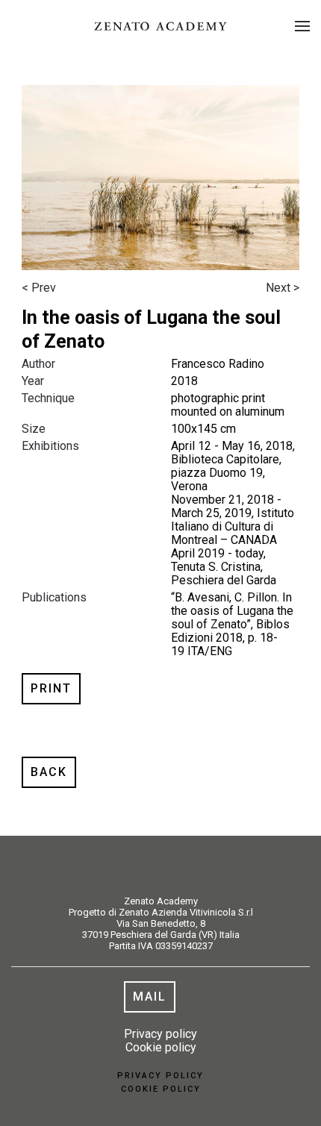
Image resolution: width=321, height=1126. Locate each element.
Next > (282, 288)
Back (49, 772)
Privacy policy (160, 1034)
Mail (149, 996)
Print (51, 688)
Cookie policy (160, 1047)
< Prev (39, 288)
